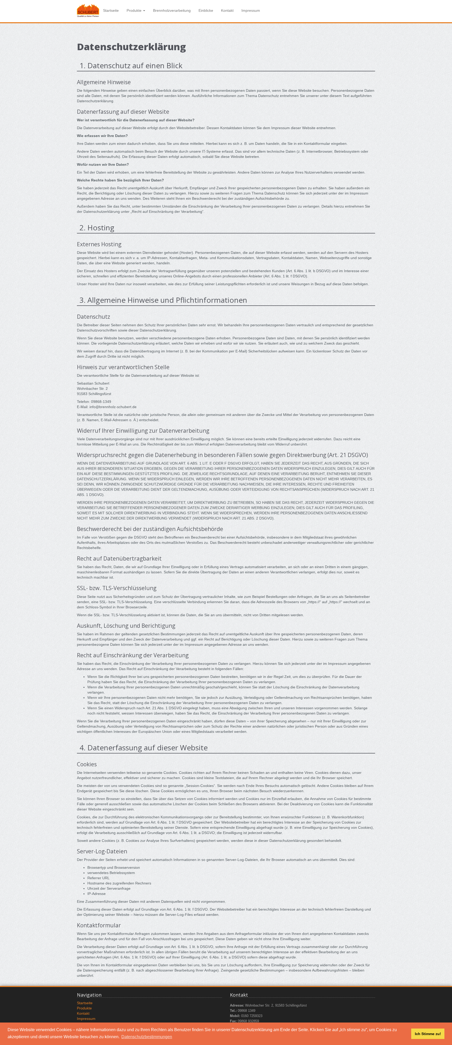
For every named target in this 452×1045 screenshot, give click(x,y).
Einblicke (206, 10)
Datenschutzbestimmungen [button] (146, 1037)
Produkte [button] (135, 10)
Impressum (250, 10)
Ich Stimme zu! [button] (428, 1034)
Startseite (111, 10)
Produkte (84, 1008)
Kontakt (227, 10)
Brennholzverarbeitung (172, 10)
